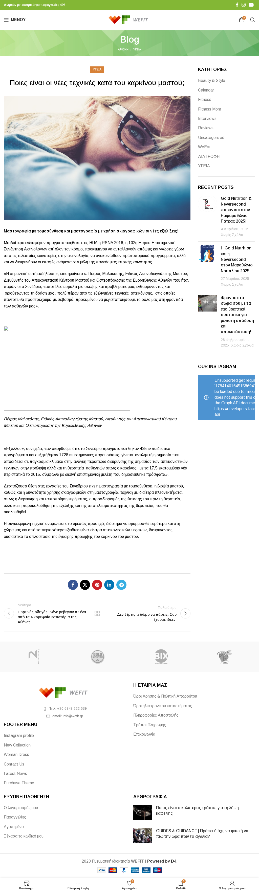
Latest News (15, 773)
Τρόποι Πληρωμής (149, 725)
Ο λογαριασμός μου (21, 808)
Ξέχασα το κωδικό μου (24, 836)
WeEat (204, 147)
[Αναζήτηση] (253, 20)
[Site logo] (129, 19)
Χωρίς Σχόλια (232, 235)
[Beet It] (224, 656)
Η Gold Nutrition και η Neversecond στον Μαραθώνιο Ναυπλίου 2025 (237, 259)
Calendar (206, 90)
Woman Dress (16, 754)
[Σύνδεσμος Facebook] (237, 5)
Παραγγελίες (15, 817)
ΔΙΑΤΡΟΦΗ (209, 156)
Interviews (207, 118)
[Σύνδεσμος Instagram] (243, 5)
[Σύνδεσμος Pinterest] (97, 585)
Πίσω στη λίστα (97, 613)
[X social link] (85, 585)
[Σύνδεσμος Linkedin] (109, 585)
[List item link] (64, 708)
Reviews (205, 128)
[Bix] (161, 656)
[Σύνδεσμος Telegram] (121, 585)
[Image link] (65, 692)
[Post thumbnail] (207, 217)
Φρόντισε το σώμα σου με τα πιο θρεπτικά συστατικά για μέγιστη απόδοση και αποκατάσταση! (237, 315)
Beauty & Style (211, 80)
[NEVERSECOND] (34, 656)
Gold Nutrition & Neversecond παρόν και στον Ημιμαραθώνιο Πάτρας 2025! (236, 209)
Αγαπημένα (14, 827)
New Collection (17, 745)
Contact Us (14, 764)
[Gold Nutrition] (98, 656)
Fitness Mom (209, 109)
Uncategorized (211, 137)
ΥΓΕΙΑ (137, 49)
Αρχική (123, 49)
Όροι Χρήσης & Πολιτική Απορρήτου (165, 696)
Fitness (204, 99)
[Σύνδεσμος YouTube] (251, 5)
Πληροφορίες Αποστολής (155, 715)
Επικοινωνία (144, 734)
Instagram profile (19, 735)
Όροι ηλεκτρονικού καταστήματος (162, 706)
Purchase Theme (19, 783)
